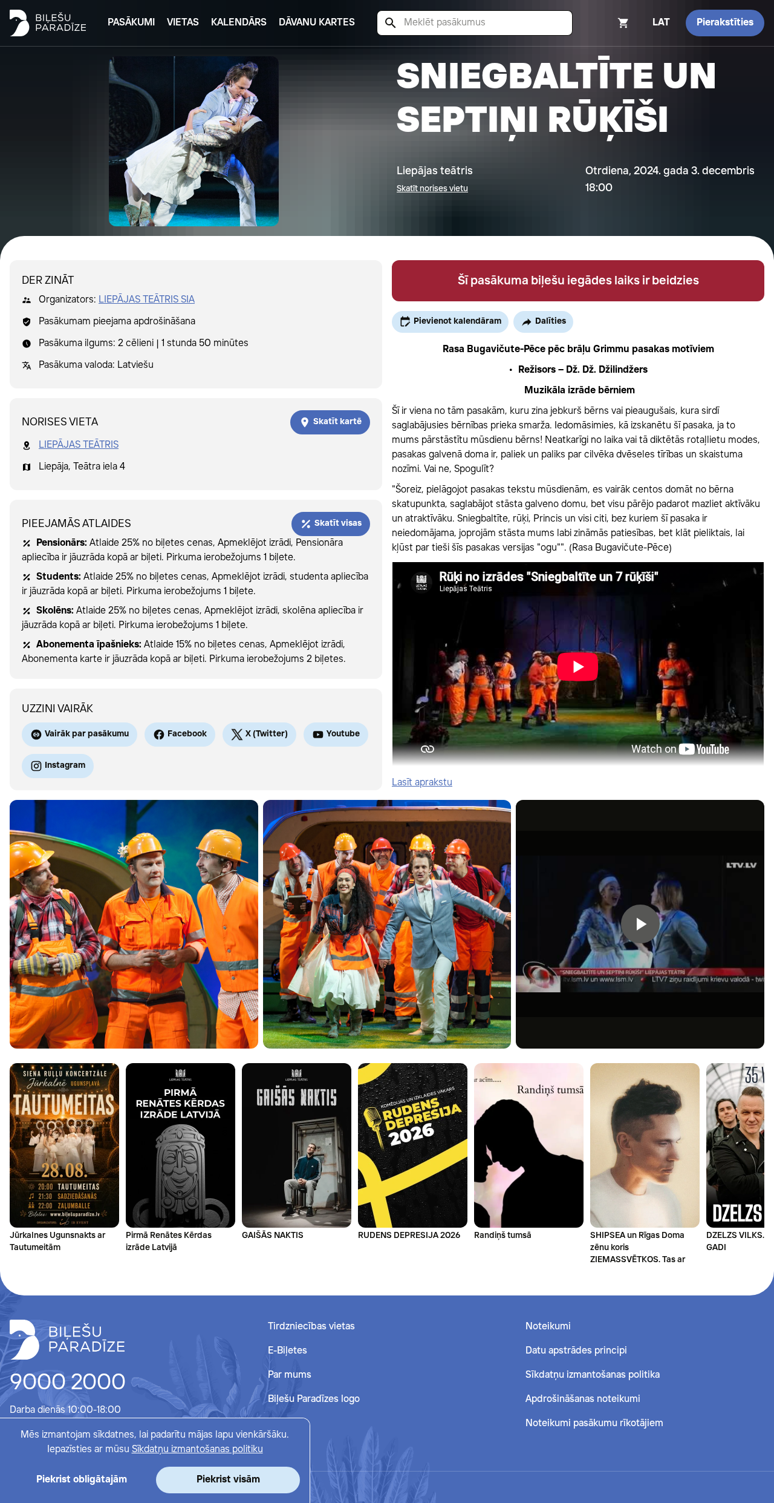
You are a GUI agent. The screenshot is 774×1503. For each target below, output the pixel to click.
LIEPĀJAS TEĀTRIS (79, 445)
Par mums (289, 1375)
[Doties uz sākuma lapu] (48, 23)
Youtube (343, 734)
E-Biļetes (287, 1350)
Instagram (65, 765)
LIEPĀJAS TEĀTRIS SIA (147, 299)
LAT (661, 22)
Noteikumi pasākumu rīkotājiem (594, 1423)
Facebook (187, 734)
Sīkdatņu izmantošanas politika (592, 1375)
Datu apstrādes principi (576, 1350)
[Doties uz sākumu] (67, 1340)
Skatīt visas (338, 523)
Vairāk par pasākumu (87, 734)
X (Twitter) (267, 734)
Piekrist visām (228, 1479)
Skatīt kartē (337, 422)
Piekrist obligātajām (81, 1479)
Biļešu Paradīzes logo (314, 1399)
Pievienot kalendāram (457, 321)
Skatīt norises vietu (432, 189)
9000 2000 (68, 1383)
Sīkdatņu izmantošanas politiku (197, 1449)
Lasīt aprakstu (422, 782)
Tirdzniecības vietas (311, 1326)
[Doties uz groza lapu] (607, 23)
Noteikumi (548, 1326)
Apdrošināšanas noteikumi (582, 1399)
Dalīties (550, 321)
